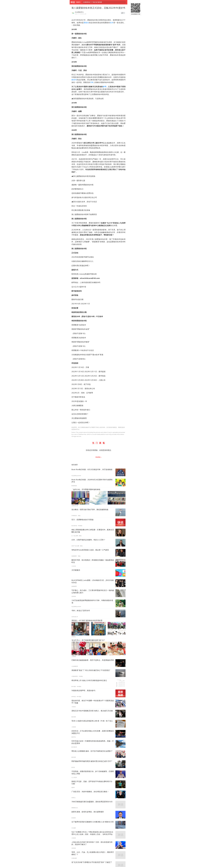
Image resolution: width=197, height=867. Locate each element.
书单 (91, 82)
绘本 (111, 22)
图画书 (74, 80)
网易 (73, 2)
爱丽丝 (86, 22)
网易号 (78, 2)
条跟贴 (98, 457)
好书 (104, 86)
